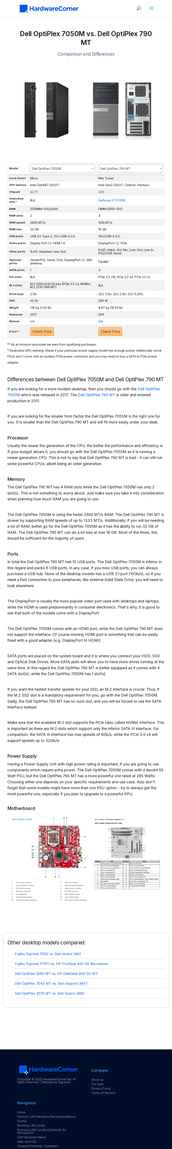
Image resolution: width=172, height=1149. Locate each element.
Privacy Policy (101, 1088)
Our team (97, 1084)
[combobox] (62, 168)
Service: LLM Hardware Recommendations (46, 1116)
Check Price (42, 331)
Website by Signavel (56, 1082)
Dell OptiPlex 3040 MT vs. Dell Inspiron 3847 (51, 983)
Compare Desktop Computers (38, 1146)
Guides (22, 1121)
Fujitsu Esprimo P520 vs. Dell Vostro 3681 (48, 954)
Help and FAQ (26, 1141)
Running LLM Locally (31, 1125)
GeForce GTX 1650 (111, 200)
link (32, 321)
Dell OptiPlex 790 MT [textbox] (115, 168)
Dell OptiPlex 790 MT (96, 395)
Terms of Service (103, 1093)
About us (97, 1079)
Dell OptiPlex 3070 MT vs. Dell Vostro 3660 (49, 993)
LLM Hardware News (31, 1137)
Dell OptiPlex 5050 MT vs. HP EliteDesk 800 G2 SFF (56, 974)
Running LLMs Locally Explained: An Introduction (41, 1131)
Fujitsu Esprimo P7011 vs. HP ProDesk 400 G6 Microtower (62, 964)
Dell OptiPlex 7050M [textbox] (46, 168)
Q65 (101, 192)
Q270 (34, 192)
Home (21, 1112)
